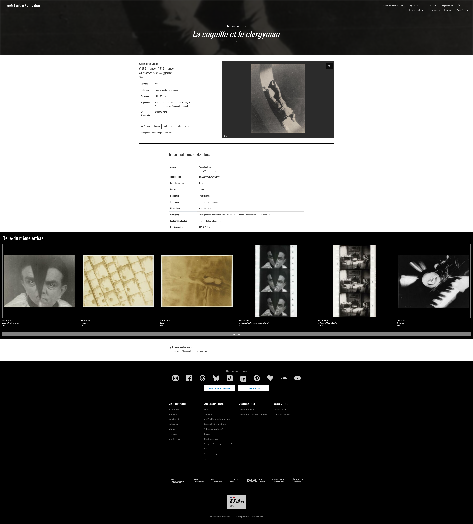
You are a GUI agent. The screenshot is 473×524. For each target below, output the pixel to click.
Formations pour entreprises (247, 409)
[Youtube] (297, 378)
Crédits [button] (226, 136)
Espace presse (208, 459)
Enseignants (207, 434)
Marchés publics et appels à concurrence (217, 419)
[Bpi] (178, 483)
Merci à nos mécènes (280, 409)
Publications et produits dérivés (213, 429)
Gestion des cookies (257, 517)
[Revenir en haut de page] (467, 518)
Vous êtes (461, 10)
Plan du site (226, 517)
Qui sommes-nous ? (175, 409)
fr (465, 5)
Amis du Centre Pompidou (282, 414)
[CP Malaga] (236, 483)
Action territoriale (174, 439)
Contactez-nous (253, 388)
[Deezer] (270, 378)
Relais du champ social (211, 439)
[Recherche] (459, 5)
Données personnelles (242, 517)
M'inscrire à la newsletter (219, 388)
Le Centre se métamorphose (393, 5)
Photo (157, 83)
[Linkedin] (243, 378)
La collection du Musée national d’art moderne (188, 351)
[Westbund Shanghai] (280, 483)
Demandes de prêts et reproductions (215, 424)
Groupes (206, 409)
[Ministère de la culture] (236, 502)
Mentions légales (215, 517)
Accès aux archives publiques (213, 454)
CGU (232, 517)
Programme (413, 5)
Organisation (173, 414)
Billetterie (435, 10)
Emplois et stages (174, 424)
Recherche (207, 449)
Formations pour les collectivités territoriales (253, 414)
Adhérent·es (172, 429)
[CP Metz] (218, 483)
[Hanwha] (298, 483)
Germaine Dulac (148, 64)
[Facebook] (189, 378)
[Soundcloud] (284, 378)
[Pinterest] (257, 378)
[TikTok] (229, 378)
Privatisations (208, 414)
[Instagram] (175, 378)
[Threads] (202, 378)
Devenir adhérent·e (419, 10)
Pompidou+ (446, 5)
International (173, 434)
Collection (429, 5)
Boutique (449, 10)
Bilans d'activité (174, 419)
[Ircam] (200, 483)
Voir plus (236, 334)
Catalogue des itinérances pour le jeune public (218, 444)
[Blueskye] (216, 378)
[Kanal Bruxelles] (258, 483)
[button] (236, 154)
